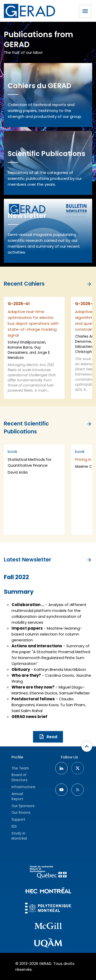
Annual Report (17, 796)
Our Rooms (21, 812)
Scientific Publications (46, 153)
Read (52, 736)
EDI (14, 826)
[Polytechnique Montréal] (48, 909)
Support (18, 819)
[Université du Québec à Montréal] (48, 943)
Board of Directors (19, 778)
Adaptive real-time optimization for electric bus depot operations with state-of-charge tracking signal (33, 323)
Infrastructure (23, 787)
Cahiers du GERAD (39, 85)
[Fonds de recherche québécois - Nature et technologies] (48, 873)
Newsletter (27, 215)
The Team (20, 768)
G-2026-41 (19, 303)
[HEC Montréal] (48, 891)
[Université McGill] (48, 927)
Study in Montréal (19, 836)
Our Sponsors (23, 806)
